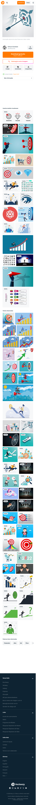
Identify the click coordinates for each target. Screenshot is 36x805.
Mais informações (8, 78)
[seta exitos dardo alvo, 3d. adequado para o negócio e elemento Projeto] (8, 370)
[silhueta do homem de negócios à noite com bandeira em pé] (11, 311)
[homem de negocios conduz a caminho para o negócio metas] (9, 553)
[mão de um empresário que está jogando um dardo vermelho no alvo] (18, 155)
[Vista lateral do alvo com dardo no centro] (10, 129)
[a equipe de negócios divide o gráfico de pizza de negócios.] (18, 511)
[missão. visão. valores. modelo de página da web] (18, 116)
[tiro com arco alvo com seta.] (9, 713)
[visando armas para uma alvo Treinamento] (11, 738)
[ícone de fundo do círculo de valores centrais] (24, 237)
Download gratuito (18, 54)
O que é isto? (16, 74)
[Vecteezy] (2, 2)
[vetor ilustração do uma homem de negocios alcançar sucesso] (10, 765)
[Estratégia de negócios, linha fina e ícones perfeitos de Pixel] (9, 222)
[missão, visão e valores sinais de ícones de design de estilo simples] (18, 197)
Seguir (30, 48)
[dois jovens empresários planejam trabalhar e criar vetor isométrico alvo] (25, 621)
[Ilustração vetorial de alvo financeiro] (9, 539)
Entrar (28, 2)
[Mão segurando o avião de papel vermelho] (18, 328)
